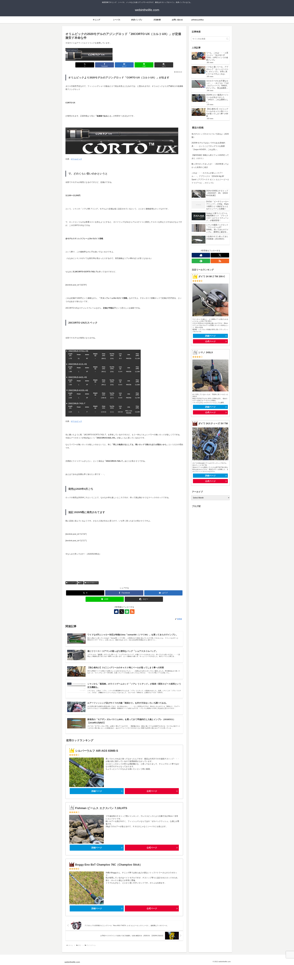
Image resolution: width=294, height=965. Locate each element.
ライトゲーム (72, 583)
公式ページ (152, 791)
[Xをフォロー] (121, 611)
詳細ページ (97, 791)
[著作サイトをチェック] (116, 611)
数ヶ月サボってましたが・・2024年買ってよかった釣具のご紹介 (210, 165)
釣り (81, 583)
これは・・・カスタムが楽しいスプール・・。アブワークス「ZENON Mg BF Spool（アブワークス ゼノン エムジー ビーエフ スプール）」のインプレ (210, 178)
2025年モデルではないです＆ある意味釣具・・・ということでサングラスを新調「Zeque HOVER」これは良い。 (208, 146)
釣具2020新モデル (92, 583)
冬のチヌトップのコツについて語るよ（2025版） (210, 135)
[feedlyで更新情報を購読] (127, 611)
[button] (163, 64)
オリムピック (76, 159)
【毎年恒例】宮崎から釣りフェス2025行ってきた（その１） (210, 156)
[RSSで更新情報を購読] (132, 611)
